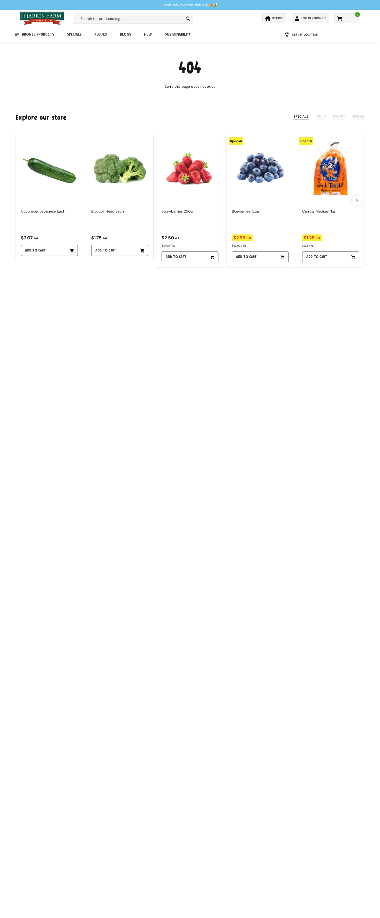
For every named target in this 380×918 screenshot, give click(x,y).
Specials (74, 34)
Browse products (38, 34)
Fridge (358, 116)
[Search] (188, 18)
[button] (357, 201)
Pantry (339, 116)
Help (148, 34)
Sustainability (178, 34)
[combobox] (128, 18)
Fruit (320, 116)
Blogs (125, 34)
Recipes (100, 34)
